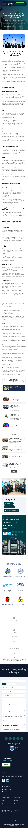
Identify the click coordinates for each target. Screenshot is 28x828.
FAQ (15, 803)
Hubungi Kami (17, 810)
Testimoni (16, 800)
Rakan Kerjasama (6, 803)
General (8, 684)
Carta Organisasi (18, 797)
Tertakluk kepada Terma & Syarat (10, 820)
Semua (3, 684)
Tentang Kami (5, 797)
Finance (14, 684)
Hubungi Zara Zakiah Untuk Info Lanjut (11, 374)
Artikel (3, 800)
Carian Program (5, 807)
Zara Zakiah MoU (18, 807)
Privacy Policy (22, 820)
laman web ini (21, 370)
